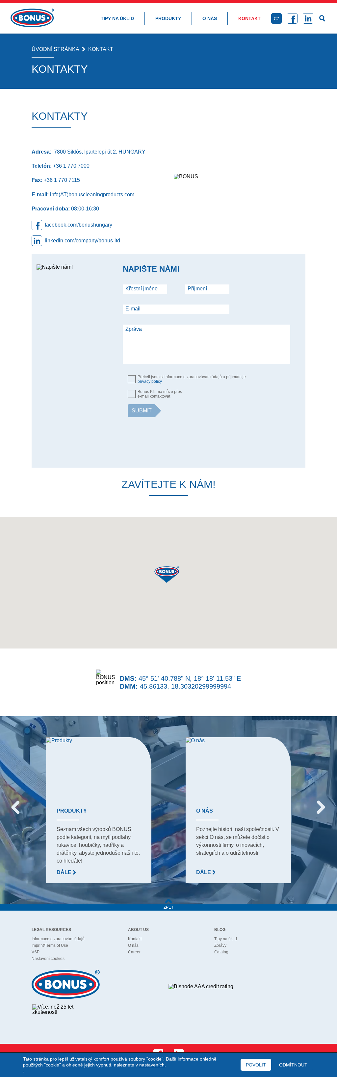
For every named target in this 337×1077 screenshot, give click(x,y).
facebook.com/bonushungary (78, 225)
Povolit (256, 1064)
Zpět (168, 907)
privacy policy (150, 381)
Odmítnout (293, 1064)
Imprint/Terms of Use (50, 945)
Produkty (168, 18)
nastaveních (152, 1064)
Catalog (221, 952)
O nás (209, 18)
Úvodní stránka (55, 49)
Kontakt (249, 18)
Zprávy (220, 945)
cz (276, 18)
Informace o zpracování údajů (58, 939)
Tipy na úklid (117, 18)
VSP (35, 952)
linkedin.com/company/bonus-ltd (82, 240)
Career (134, 952)
